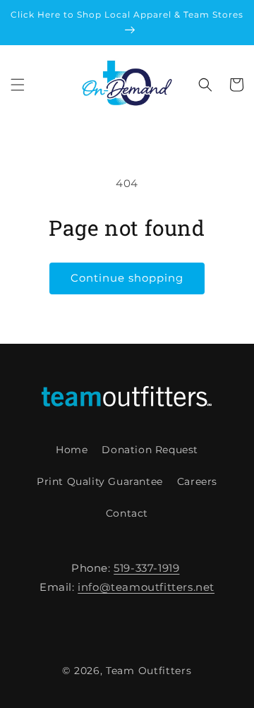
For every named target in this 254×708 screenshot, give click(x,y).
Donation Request (150, 449)
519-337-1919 (146, 568)
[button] (17, 84)
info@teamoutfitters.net (146, 587)
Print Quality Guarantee (100, 481)
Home (71, 449)
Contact (127, 513)
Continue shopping (127, 277)
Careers (197, 481)
